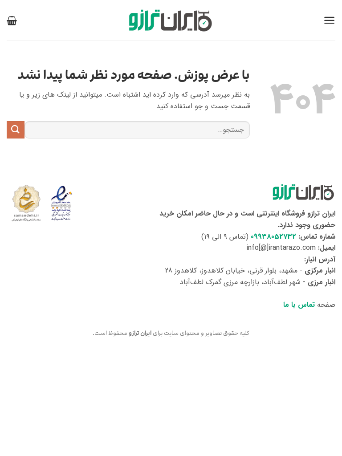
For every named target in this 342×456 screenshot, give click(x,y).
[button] (329, 20)
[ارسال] (15, 129)
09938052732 (273, 236)
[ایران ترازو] (171, 20)
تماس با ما (299, 304)
